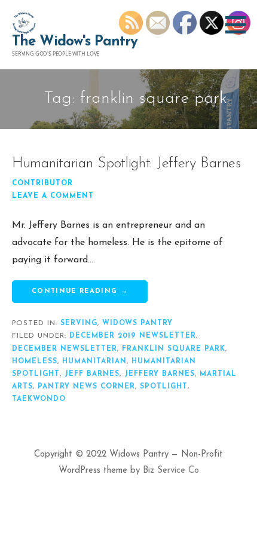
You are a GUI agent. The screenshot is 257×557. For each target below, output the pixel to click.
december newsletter (64, 349)
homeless (34, 361)
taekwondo (39, 399)
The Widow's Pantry (74, 42)
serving (78, 323)
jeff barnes (92, 374)
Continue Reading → (80, 291)
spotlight (164, 386)
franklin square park (173, 349)
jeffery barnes (159, 374)
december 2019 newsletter (132, 335)
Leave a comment (53, 196)
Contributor (42, 183)
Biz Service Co (171, 470)
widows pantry (137, 323)
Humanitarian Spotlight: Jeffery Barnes (126, 163)
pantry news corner (86, 386)
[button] (239, 24)
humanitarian (94, 361)
